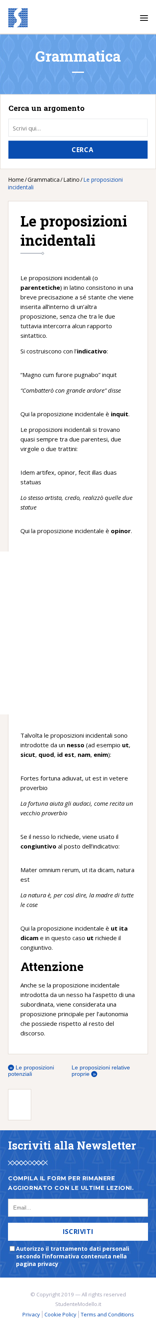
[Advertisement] (57, 633)
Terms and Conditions (107, 1314)
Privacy (31, 1314)
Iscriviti (78, 1231)
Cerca (82, 149)
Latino (71, 179)
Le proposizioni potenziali (31, 1070)
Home (16, 179)
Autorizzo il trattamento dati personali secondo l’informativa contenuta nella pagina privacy (72, 1256)
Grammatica (44, 179)
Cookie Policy (60, 1314)
